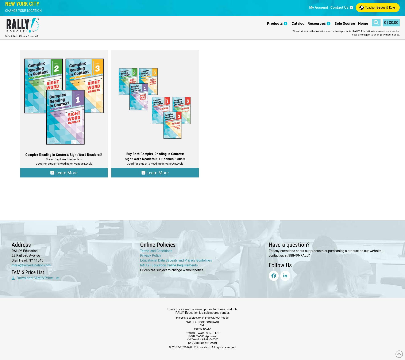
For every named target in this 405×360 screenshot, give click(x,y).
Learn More (66, 172)
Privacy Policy (150, 256)
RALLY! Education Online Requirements (169, 265)
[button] (23, 10)
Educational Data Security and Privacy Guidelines (176, 260)
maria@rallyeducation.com (31, 265)
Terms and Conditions (156, 251)
